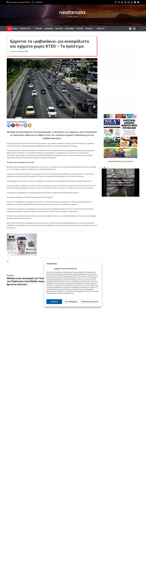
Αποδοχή (54, 302)
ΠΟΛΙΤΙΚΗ (38, 28)
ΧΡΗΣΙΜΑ (89, 28)
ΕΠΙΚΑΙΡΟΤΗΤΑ (25, 28)
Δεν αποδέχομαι (71, 302)
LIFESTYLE (101, 28)
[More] (30, 125)
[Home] (9, 28)
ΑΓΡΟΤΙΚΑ (59, 28)
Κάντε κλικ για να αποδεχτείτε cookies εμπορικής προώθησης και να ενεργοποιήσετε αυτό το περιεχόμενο (120, 182)
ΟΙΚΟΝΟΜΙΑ (49, 28)
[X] (13, 125)
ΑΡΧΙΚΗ (15, 28)
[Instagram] (17, 125)
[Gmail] (21, 125)
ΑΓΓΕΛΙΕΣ (79, 28)
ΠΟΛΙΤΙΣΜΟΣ (69, 28)
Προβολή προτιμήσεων (89, 302)
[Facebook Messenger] (25, 125)
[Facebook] (9, 125)
